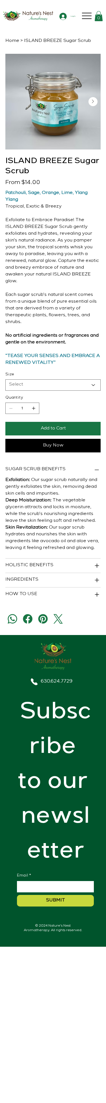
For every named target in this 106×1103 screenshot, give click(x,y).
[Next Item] (93, 101)
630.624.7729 (56, 681)
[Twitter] (58, 619)
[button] (98, 16)
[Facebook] (28, 619)
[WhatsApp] (12, 619)
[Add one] (33, 408)
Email (24, 876)
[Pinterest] (43, 619)
